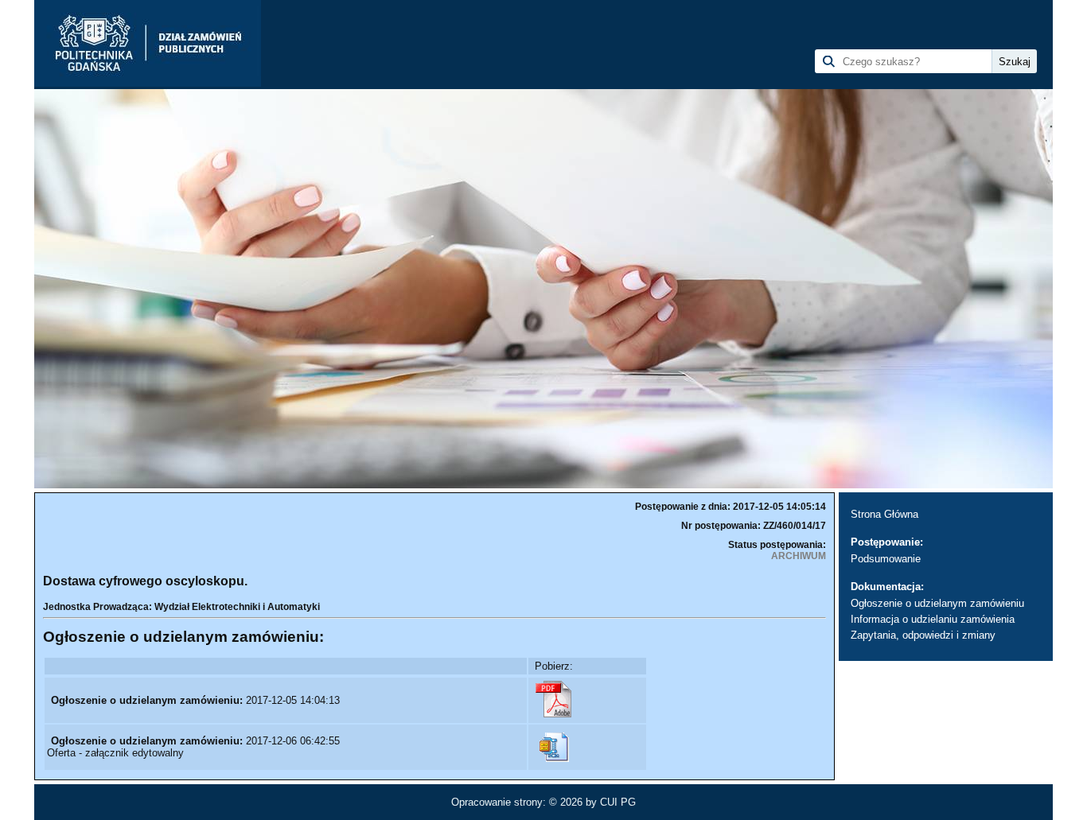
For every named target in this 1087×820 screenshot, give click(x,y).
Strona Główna (884, 514)
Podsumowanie (886, 559)
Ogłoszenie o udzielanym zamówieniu (937, 603)
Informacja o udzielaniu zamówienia (933, 619)
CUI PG (618, 802)
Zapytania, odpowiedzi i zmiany (923, 635)
